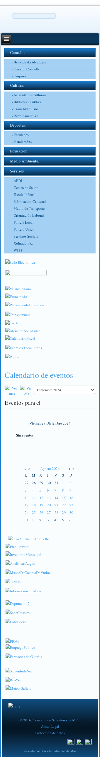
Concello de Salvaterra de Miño (57, 720)
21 (56, 504)
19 (41, 504)
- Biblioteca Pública (27, 101)
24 (27, 512)
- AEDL (17, 180)
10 (27, 497)
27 (49, 512)
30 (71, 512)
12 (41, 497)
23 (71, 504)
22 (64, 504)
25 (34, 512)
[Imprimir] (6, 382)
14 (56, 497)
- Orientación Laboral (28, 215)
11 (34, 497)
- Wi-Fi (17, 250)
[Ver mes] (12, 390)
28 (56, 512)
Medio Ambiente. (24, 161)
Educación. (19, 151)
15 (64, 497)
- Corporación (22, 75)
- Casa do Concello (26, 68)
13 (49, 497)
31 (27, 519)
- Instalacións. (22, 141)
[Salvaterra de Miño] (88, 741)
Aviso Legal (50, 726)
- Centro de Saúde (25, 187)
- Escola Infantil (24, 194)
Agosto (45, 468)
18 (34, 504)
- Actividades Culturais (29, 94)
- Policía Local (23, 222)
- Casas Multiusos (25, 108)
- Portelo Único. (23, 229)
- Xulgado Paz (22, 243)
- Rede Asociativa (25, 115)
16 (71, 497)
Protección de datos (50, 732)
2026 (56, 468)
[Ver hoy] (26, 390)
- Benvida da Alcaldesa (29, 62)
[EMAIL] (9, 382)
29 (64, 512)
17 (27, 504)
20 (49, 504)
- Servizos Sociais (25, 236)
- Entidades (20, 134)
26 (41, 512)
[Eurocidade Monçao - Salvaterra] (16, 295)
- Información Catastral (29, 201)
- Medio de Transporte (28, 208)
